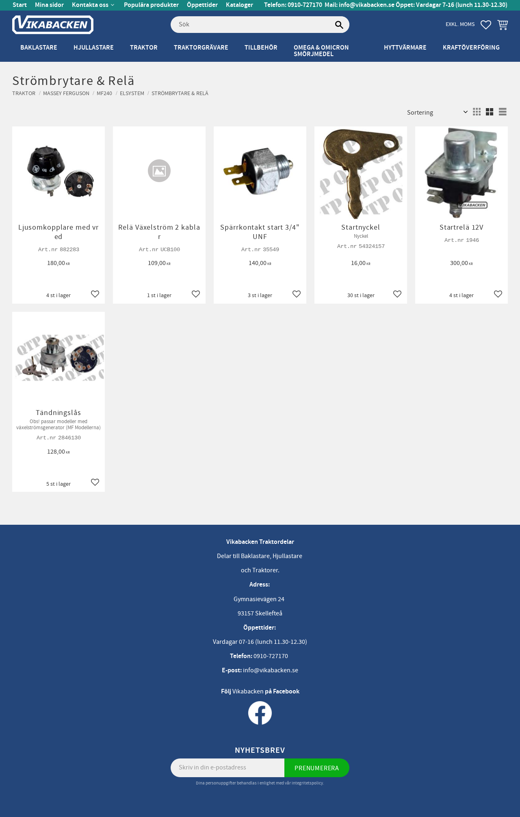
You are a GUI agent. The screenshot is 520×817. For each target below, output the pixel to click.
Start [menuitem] (20, 5)
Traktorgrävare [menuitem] (201, 47)
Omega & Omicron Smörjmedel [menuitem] (321, 51)
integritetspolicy (307, 783)
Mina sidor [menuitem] (49, 5)
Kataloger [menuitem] (239, 5)
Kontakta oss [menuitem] (90, 5)
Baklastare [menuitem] (38, 47)
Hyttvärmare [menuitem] (405, 47)
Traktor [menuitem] (144, 47)
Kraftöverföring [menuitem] (471, 47)
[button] (486, 25)
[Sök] (339, 24)
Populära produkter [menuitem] (151, 5)
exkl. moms (460, 24)
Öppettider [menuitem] (202, 5)
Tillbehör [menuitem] (261, 47)
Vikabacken (248, 691)
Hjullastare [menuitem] (94, 47)
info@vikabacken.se (366, 5)
